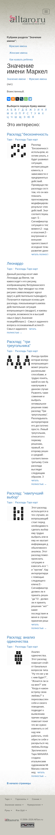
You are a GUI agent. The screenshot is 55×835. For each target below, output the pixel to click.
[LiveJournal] (21, 99)
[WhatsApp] (26, 99)
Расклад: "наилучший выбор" (25, 495)
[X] (17, 99)
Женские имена (18, 53)
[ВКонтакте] (9, 99)
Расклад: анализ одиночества (21, 639)
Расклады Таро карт (26, 139)
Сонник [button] (36, 799)
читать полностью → (43, 254)
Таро (9, 139)
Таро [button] (7, 799)
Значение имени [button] (13, 805)
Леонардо (15, 263)
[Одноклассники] (13, 99)
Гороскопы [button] (21, 799)
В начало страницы (19, 783)
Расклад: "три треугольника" (19, 344)
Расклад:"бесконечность (27, 134)
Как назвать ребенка (21, 59)
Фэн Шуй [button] (20, 810)
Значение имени (16, 79)
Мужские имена (18, 46)
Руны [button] (8, 810)
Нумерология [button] (34, 805)
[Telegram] (30, 99)
